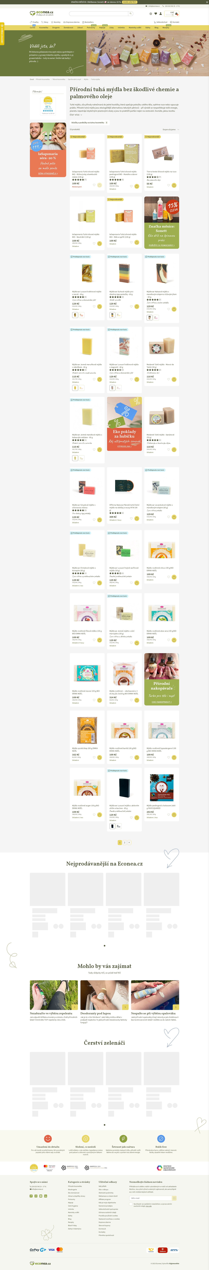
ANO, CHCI (104, 638)
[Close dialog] (129, 605)
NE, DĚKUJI (104, 647)
